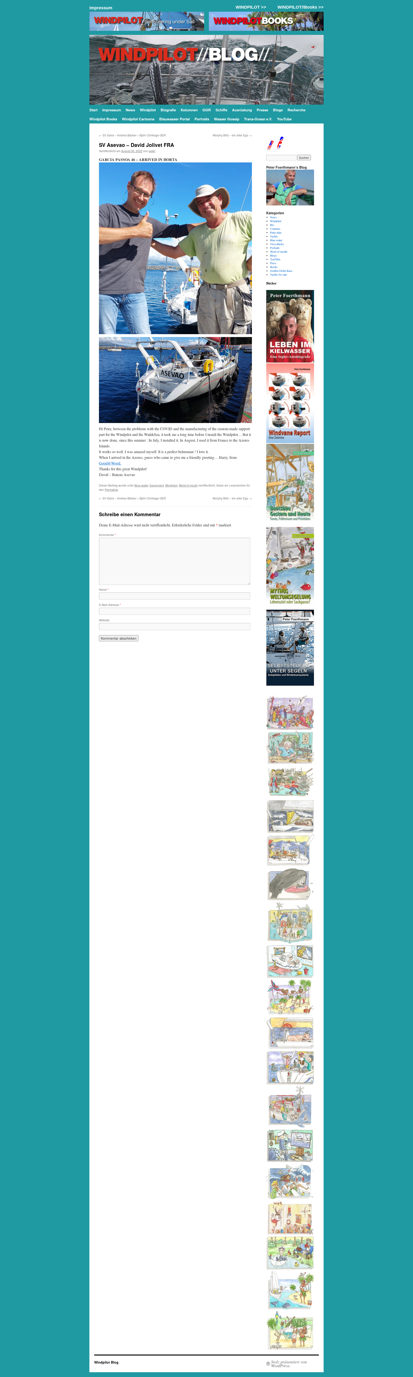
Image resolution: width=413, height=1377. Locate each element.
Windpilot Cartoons (138, 119)
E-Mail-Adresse (110, 605)
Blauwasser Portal (174, 119)
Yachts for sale (278, 274)
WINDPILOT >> (251, 7)
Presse (262, 110)
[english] (270, 148)
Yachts (274, 236)
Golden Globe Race (281, 271)
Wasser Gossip (226, 119)
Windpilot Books (103, 119)
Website (104, 620)
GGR (206, 110)
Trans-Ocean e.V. (258, 119)
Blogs (278, 110)
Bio (272, 225)
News (130, 110)
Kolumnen (189, 110)
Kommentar (107, 535)
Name (104, 589)
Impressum (100, 7)
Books (273, 267)
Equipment (157, 485)
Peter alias (276, 232)
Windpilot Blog (106, 1362)
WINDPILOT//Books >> (300, 7)
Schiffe (221, 110)
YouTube (284, 119)
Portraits (202, 119)
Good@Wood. (110, 463)
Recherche (296, 110)
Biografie (168, 110)
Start (93, 110)
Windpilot (148, 110)
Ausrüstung (242, 110)
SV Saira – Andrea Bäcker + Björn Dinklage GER (132, 135)
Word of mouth (188, 485)
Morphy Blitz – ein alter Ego (232, 135)
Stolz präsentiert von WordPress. (289, 1363)
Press (273, 263)
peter (152, 151)
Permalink (111, 490)
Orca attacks (277, 244)
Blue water (141, 485)
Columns (275, 228)
